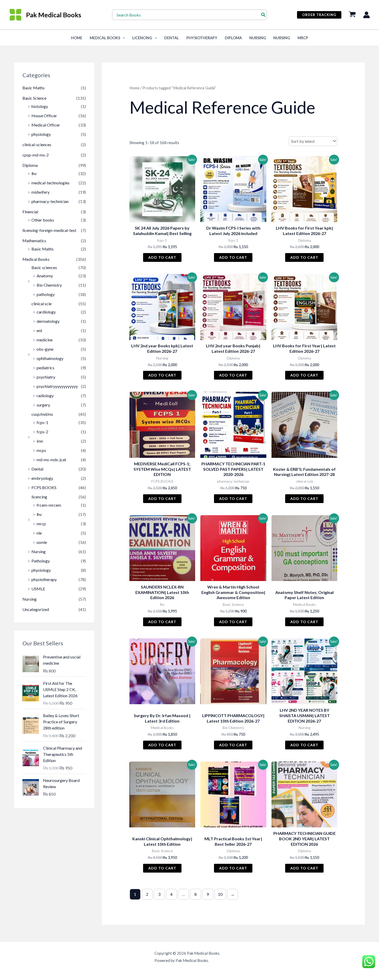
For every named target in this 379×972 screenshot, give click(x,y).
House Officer (44, 115)
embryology (42, 478)
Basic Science (34, 98)
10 (220, 894)
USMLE (38, 588)
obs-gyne (45, 349)
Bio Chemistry (49, 285)
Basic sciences (44, 267)
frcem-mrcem (49, 505)
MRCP (303, 38)
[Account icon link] (366, 14)
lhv (34, 173)
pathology (46, 294)
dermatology (48, 321)
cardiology (46, 311)
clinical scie (41, 303)
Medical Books (105, 38)
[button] (319, 15)
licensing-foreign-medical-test (49, 230)
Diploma (233, 38)
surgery (43, 404)
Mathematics (34, 240)
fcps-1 (42, 422)
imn (40, 440)
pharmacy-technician (50, 201)
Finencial (30, 211)
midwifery (40, 192)
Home (134, 87)
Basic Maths (33, 87)
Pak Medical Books (53, 15)
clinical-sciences (36, 144)
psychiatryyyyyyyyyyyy (57, 386)
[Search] (263, 15)
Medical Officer (45, 124)
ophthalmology (50, 358)
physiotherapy (44, 579)
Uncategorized (35, 609)
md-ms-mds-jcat (51, 459)
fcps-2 (42, 431)
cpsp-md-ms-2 (35, 154)
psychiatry (46, 376)
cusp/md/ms (42, 414)
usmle (42, 542)
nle (39, 532)
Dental (171, 38)
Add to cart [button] (162, 257)
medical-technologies (50, 182)
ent (39, 330)
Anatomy (45, 275)
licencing (39, 496)
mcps (41, 450)
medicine (45, 339)
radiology (45, 395)
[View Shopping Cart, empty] (352, 14)
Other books (42, 219)
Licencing (142, 38)
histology (39, 106)
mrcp (41, 523)
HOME (76, 38)
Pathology (40, 560)
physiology (41, 134)
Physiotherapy (201, 38)
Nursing (257, 38)
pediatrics (45, 367)
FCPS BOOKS (43, 487)
